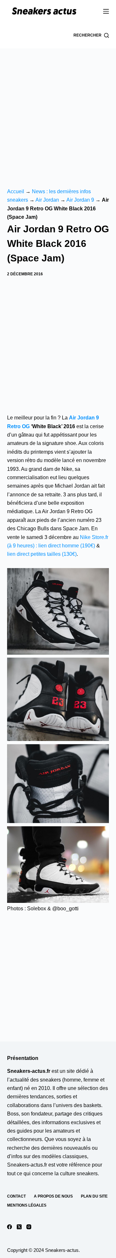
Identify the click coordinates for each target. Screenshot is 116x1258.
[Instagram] (28, 1226)
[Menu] (106, 11)
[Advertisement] (58, 110)
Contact (16, 1196)
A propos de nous (53, 1196)
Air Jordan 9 (80, 200)
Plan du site (94, 1196)
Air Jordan (47, 200)
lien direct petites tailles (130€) (42, 554)
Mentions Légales (26, 1205)
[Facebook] (9, 1226)
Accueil (15, 191)
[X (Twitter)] (19, 1226)
